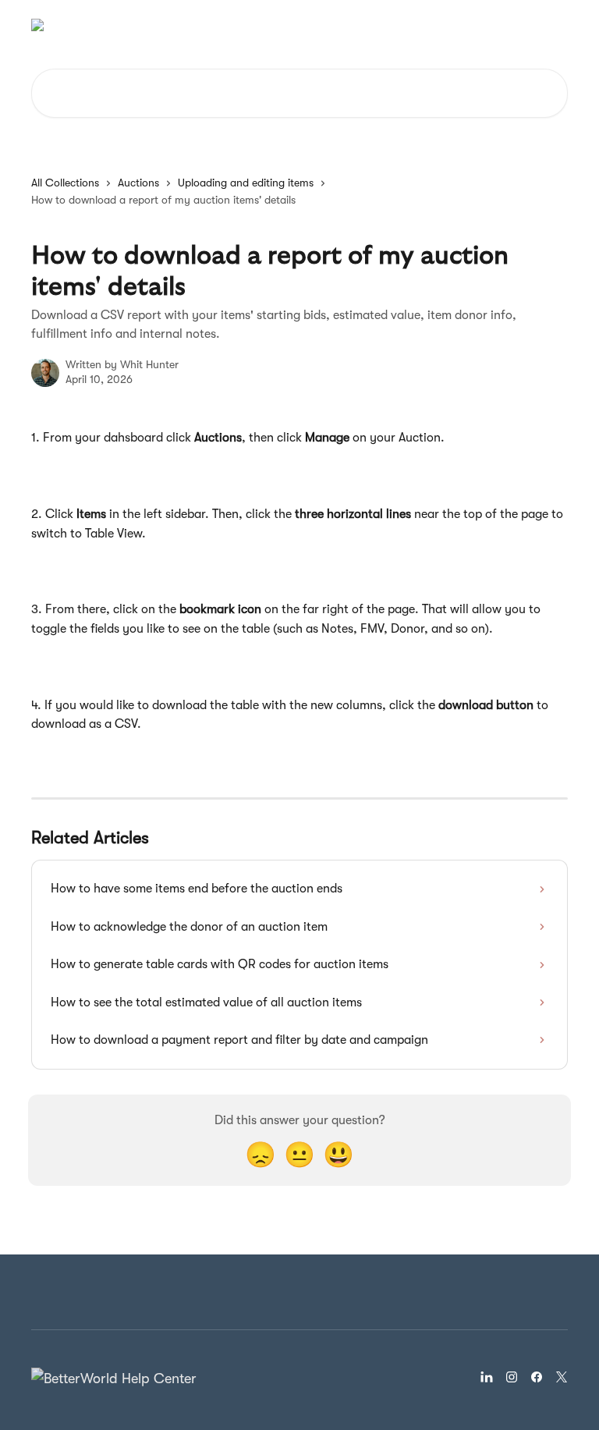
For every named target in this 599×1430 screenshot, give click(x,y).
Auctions (138, 182)
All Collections (65, 182)
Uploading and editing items (246, 182)
